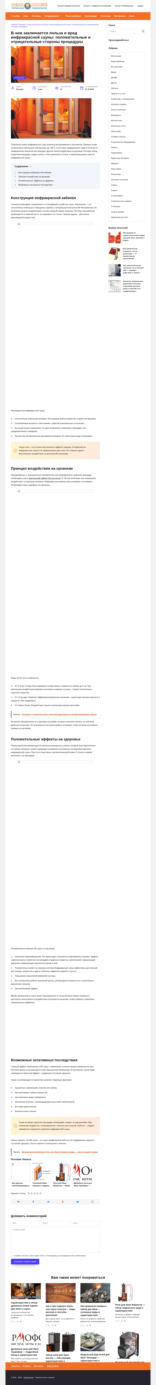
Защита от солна (118, 94)
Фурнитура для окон (119, 217)
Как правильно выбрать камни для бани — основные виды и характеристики (93, 1310)
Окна (25, 16)
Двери (113, 72)
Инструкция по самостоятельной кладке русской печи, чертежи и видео (134, 236)
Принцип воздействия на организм (34, 177)
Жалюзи (114, 88)
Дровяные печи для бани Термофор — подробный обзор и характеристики (25, 1352)
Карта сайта (53, 1366)
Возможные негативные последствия (35, 185)
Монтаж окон (116, 120)
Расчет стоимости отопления (97, 6)
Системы (36, 16)
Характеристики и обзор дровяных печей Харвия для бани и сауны (24, 1306)
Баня (131, 16)
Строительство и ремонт (121, 201)
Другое (114, 83)
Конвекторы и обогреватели (122, 99)
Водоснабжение (73, 16)
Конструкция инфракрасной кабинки (34, 172)
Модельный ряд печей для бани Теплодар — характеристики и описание (95, 1359)
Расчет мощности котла (69, 6)
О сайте (26, 1366)
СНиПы (140, 6)
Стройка (16, 16)
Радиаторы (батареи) (120, 158)
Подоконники (116, 153)
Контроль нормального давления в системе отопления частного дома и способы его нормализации (133, 286)
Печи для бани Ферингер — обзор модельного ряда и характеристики (130, 1308)
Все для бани (19, 78)
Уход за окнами (117, 212)
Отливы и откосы (118, 137)
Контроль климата (118, 104)
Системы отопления (119, 180)
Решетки (114, 163)
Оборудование (51, 16)
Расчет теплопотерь (124, 6)
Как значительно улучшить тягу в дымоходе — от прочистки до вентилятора (130, 254)
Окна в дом (116, 131)
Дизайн (114, 77)
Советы (114, 185)
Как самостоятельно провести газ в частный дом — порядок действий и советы (133, 269)
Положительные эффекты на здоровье (36, 181)
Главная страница (18, 24)
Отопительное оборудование (123, 142)
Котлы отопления (118, 110)
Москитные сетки (118, 126)
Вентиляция (91, 16)
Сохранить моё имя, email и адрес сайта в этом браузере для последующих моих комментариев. (50, 1256)
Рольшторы (116, 174)
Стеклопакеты (117, 196)
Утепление (105, 16)
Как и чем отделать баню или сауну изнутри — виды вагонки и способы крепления (60, 1310)
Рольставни (116, 169)
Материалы (120, 16)
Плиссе (114, 147)
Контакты (38, 1366)
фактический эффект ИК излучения (45, 478)
